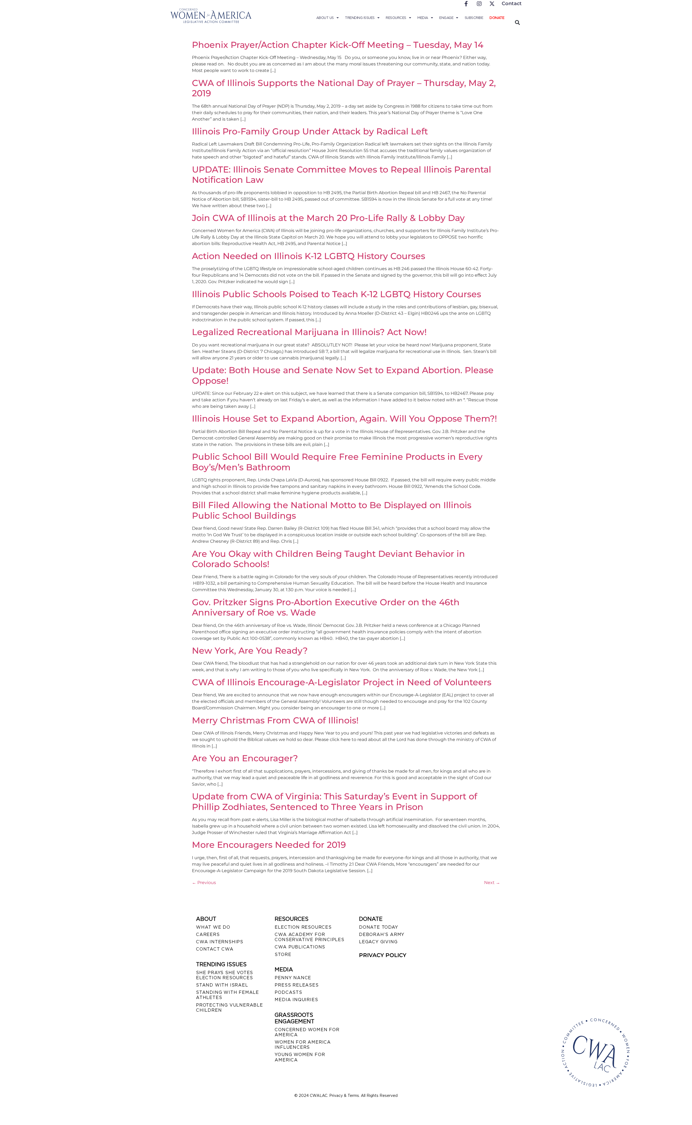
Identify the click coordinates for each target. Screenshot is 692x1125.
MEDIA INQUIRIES (296, 999)
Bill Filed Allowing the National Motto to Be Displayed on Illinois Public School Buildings (331, 510)
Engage (446, 18)
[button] (517, 22)
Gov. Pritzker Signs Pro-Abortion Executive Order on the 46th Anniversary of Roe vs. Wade (326, 607)
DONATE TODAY (378, 927)
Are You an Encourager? (245, 758)
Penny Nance (293, 977)
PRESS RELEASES (296, 985)
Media (422, 18)
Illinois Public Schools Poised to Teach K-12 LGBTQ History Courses (336, 294)
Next (492, 882)
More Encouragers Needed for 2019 (269, 844)
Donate (497, 18)
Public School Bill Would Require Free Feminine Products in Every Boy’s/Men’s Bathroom (337, 461)
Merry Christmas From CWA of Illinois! (275, 720)
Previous (204, 882)
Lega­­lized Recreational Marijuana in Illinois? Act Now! (309, 332)
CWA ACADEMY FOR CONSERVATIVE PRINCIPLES (309, 937)
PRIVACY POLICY (382, 955)
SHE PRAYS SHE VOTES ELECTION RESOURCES (224, 975)
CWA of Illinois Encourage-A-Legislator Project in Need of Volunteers (341, 682)
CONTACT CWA (215, 949)
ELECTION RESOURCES (303, 927)
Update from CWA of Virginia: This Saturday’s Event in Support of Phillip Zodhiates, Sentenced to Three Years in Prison (334, 801)
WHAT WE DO (213, 927)
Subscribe (474, 18)
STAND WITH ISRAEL (222, 985)
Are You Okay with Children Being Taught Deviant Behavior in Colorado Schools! (328, 558)
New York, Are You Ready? (250, 650)
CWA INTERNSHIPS (219, 941)
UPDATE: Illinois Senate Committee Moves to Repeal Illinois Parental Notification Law (341, 174)
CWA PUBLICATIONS (300, 946)
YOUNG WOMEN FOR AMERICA (300, 1057)
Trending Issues (360, 18)
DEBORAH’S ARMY (381, 934)
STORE (283, 954)
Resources (396, 18)
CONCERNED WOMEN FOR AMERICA (307, 1032)
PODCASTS (288, 992)
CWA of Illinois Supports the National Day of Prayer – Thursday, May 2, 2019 (344, 88)
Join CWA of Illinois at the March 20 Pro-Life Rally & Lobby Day (328, 218)
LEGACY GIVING (378, 941)
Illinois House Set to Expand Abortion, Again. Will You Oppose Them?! (344, 418)
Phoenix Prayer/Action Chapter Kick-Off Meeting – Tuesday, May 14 (337, 44)
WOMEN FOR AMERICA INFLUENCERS (303, 1045)
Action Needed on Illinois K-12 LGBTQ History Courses (308, 256)
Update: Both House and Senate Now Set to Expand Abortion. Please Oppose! (343, 375)
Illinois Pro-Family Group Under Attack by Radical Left (310, 131)
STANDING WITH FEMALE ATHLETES (227, 995)
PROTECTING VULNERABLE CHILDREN (229, 1007)
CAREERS (208, 934)
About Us (325, 18)
